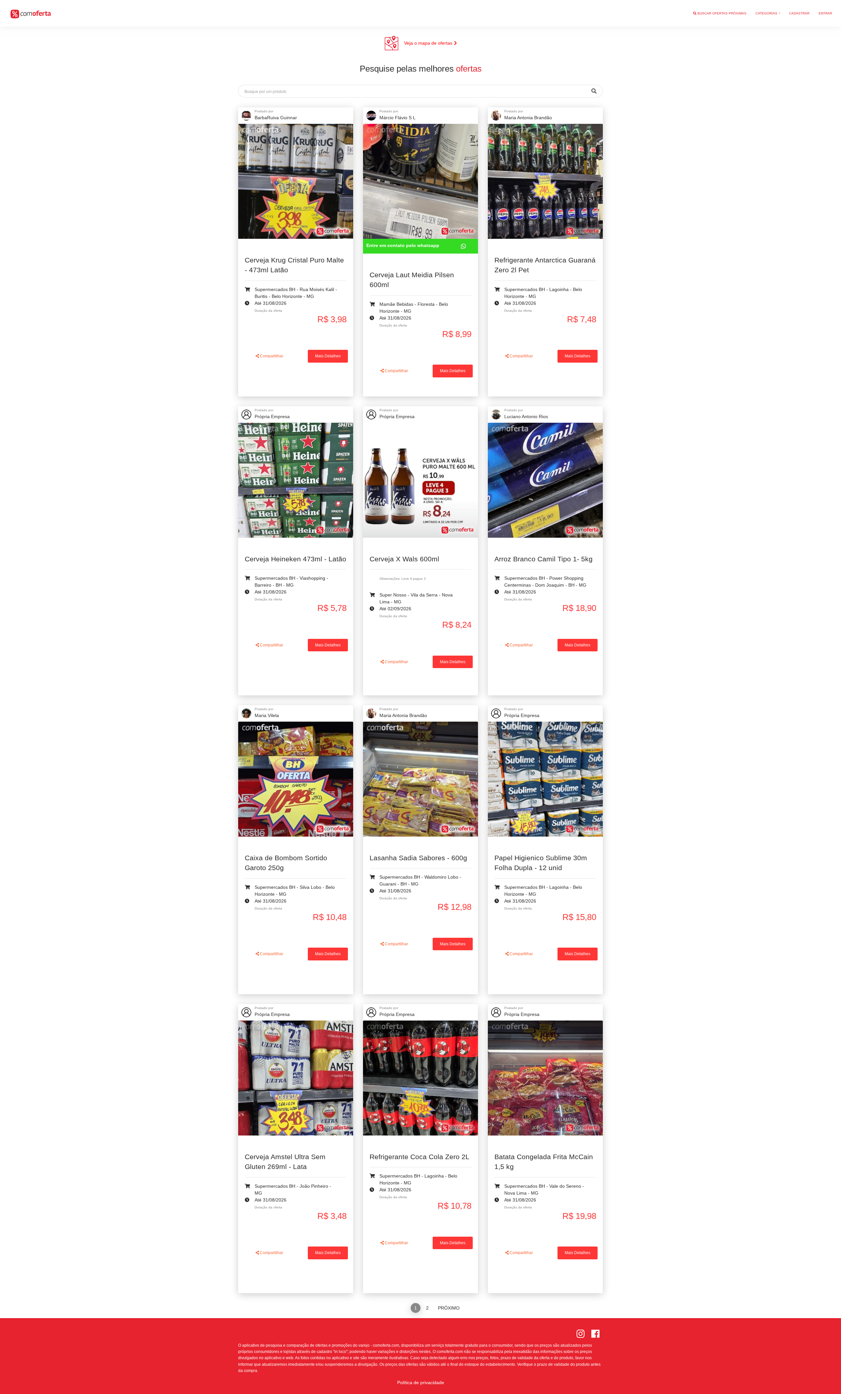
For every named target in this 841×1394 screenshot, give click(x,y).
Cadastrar (799, 13)
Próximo (449, 1308)
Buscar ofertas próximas (721, 13)
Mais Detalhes (328, 356)
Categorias (767, 13)
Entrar (825, 13)
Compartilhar (271, 356)
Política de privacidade (420, 1382)
